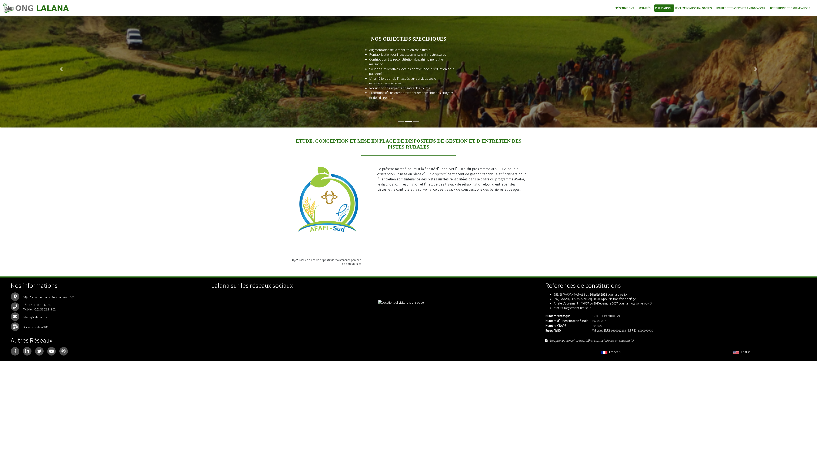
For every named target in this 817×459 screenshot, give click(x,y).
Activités (644, 8)
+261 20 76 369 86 (40, 305)
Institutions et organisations (790, 8)
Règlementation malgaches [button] (693, 8)
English (745, 352)
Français (614, 352)
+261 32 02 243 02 (45, 309)
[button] (61, 69)
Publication (663, 8)
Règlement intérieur (577, 308)
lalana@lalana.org (35, 317)
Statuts (558, 308)
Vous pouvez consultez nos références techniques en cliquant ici (591, 340)
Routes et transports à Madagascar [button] (740, 8)
